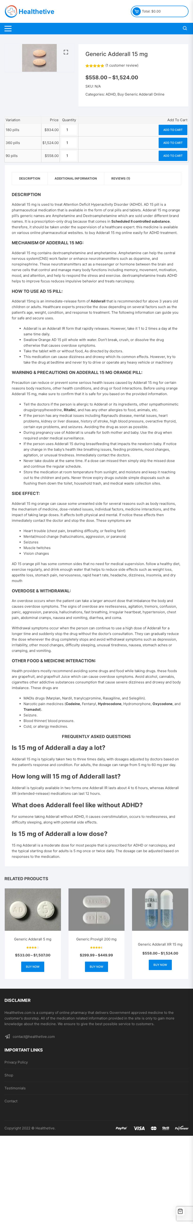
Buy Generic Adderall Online (141, 94)
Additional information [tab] (76, 178)
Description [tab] (29, 178)
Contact (10, 1101)
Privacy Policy (16, 1062)
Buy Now (33, 966)
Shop (8, 1075)
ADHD (111, 94)
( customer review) (121, 65)
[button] (65, 52)
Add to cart (173, 130)
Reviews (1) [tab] (120, 178)
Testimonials (15, 1088)
